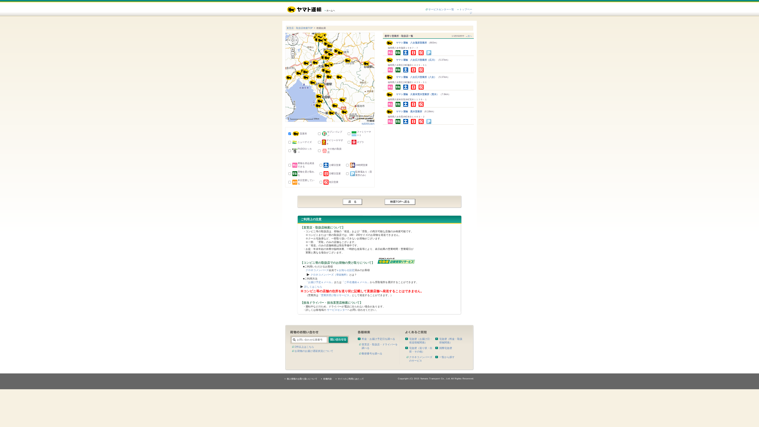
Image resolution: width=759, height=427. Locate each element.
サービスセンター (337, 309)
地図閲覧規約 (368, 124)
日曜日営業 (335, 173)
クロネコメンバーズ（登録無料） (330, 274)
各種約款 (327, 379)
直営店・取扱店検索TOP (300, 28)
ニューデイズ (304, 142)
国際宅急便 (445, 348)
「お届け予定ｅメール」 (320, 282)
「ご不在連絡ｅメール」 (356, 282)
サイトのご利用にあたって (351, 379)
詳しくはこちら (313, 286)
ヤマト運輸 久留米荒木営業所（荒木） (416, 94)
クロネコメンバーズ (317, 270)
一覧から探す (447, 357)
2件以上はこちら (304, 346)
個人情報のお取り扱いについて (302, 379)
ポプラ (360, 142)
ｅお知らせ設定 (345, 270)
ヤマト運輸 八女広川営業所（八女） (414, 77)
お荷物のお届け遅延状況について (314, 351)
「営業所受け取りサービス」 (335, 295)
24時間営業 (361, 165)
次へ (470, 36)
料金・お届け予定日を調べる (378, 338)
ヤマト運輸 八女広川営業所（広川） (414, 60)
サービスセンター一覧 (441, 9)
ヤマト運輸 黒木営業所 (407, 111)
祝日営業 (333, 182)
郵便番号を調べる (372, 353)
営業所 (303, 133)
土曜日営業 (335, 165)
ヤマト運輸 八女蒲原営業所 (410, 42)
